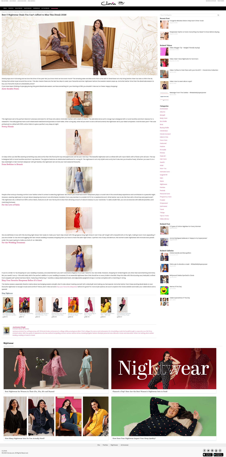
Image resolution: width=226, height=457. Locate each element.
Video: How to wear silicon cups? (181, 81)
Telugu (162, 213)
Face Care (163, 140)
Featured (163, 143)
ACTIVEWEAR (45, 8)
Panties (162, 187)
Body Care (163, 118)
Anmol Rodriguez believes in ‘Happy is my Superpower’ (188, 238)
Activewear (164, 109)
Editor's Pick (164, 137)
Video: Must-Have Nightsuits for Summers (184, 59)
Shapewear (164, 203)
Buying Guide (164, 128)
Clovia (27, 329)
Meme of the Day (176, 287)
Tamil (162, 209)
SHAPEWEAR (27, 8)
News (162, 181)
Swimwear (163, 206)
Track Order (221, 0)
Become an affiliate (211, 0)
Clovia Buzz (164, 131)
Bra (99, 445)
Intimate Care (165, 172)
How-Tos (163, 169)
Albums (162, 112)
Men (161, 178)
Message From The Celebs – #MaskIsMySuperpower (188, 93)
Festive (162, 146)
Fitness (162, 153)
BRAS (5, 8)
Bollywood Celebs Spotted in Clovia (182, 275)
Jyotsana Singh (19, 327)
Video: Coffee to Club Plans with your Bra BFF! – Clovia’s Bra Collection (194, 70)
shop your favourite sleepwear (66, 287)
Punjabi (162, 200)
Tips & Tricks (164, 216)
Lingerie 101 (10, 12)
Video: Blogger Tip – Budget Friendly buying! (185, 48)
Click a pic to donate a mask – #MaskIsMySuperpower (188, 264)
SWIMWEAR (36, 8)
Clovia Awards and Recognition (180, 253)
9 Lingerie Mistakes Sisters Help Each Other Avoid (186, 21)
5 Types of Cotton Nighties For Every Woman (185, 226)
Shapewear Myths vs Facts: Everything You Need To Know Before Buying (194, 32)
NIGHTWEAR (18, 8)
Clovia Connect (165, 134)
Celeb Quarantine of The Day (180, 298)
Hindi (161, 165)
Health (162, 162)
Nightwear (16, 12)
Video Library (164, 219)
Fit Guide (163, 150)
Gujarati (162, 156)
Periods (162, 191)
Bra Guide (163, 121)
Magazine (4, 12)
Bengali (162, 115)
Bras (161, 124)
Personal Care (165, 194)
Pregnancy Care (165, 197)
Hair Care (163, 159)
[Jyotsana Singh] (6, 335)
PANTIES (10, 8)
